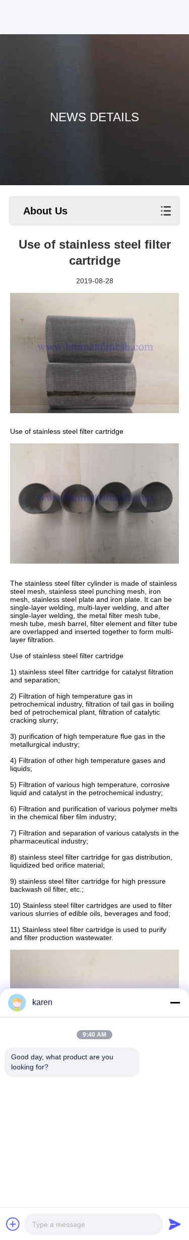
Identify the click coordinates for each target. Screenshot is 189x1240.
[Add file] (13, 1224)
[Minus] (175, 1002)
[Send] (175, 1224)
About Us (45, 210)
